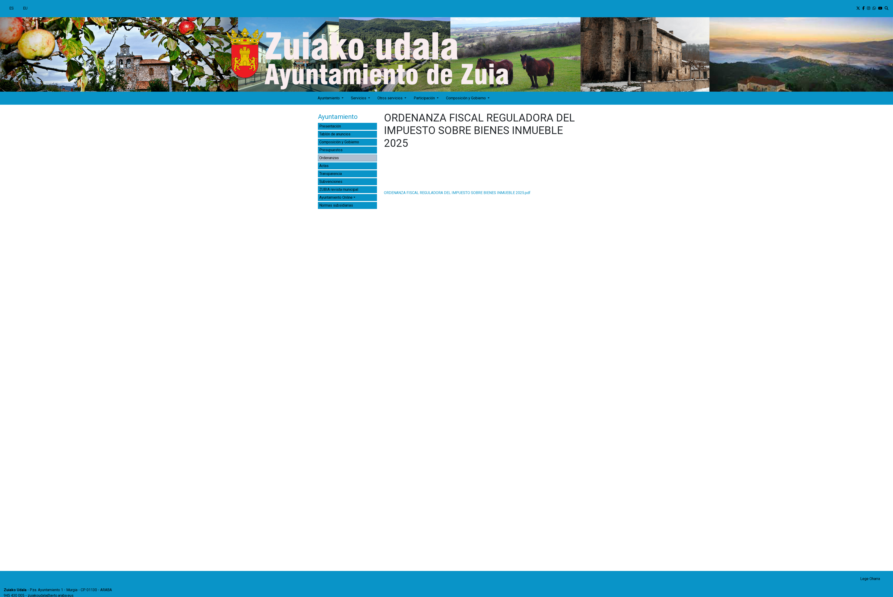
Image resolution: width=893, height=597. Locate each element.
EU (25, 8)
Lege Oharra (870, 579)
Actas (324, 166)
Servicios (359, 98)
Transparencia (330, 173)
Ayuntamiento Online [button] (336, 197)
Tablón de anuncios (334, 134)
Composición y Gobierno (466, 98)
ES (11, 8)
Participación (425, 98)
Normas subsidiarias (336, 205)
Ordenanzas (329, 158)
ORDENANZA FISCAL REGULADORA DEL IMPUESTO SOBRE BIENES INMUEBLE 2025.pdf (457, 193)
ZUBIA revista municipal (338, 189)
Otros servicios (390, 98)
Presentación (330, 126)
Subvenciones (330, 181)
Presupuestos (331, 150)
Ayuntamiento (329, 98)
